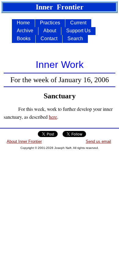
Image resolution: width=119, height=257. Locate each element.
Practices (50, 22)
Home (23, 22)
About (49, 30)
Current (78, 22)
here (53, 117)
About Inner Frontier (24, 141)
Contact (49, 38)
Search (75, 38)
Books (24, 38)
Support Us (78, 30)
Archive (25, 30)
